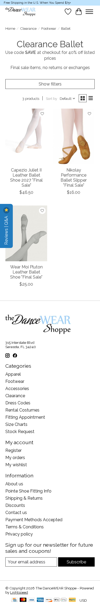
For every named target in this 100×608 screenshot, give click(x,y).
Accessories (17, 388)
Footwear (48, 28)
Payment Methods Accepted (33, 519)
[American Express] (40, 600)
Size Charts (16, 424)
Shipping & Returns (24, 498)
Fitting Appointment (25, 417)
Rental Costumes (22, 410)
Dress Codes (17, 402)
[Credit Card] (14, 600)
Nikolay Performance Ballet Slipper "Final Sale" (74, 178)
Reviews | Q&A (6, 230)
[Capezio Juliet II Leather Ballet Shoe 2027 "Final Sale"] (26, 136)
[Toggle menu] (89, 11)
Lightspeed (19, 592)
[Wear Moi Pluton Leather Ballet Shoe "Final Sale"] (26, 233)
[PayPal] (72, 600)
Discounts (15, 505)
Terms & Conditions (24, 526)
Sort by (51, 98)
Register (13, 450)
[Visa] (31, 600)
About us (14, 483)
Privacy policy (19, 534)
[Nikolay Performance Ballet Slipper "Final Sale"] (73, 136)
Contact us (16, 512)
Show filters (50, 84)
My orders (15, 457)
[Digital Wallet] (60, 600)
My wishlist (16, 464)
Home (10, 28)
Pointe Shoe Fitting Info (28, 491)
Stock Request (19, 431)
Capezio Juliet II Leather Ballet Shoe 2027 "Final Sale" (26, 178)
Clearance (28, 28)
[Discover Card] (48, 600)
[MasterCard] (23, 600)
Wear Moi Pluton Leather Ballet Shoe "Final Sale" (26, 272)
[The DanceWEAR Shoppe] (20, 11)
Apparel (13, 374)
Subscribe (76, 561)
